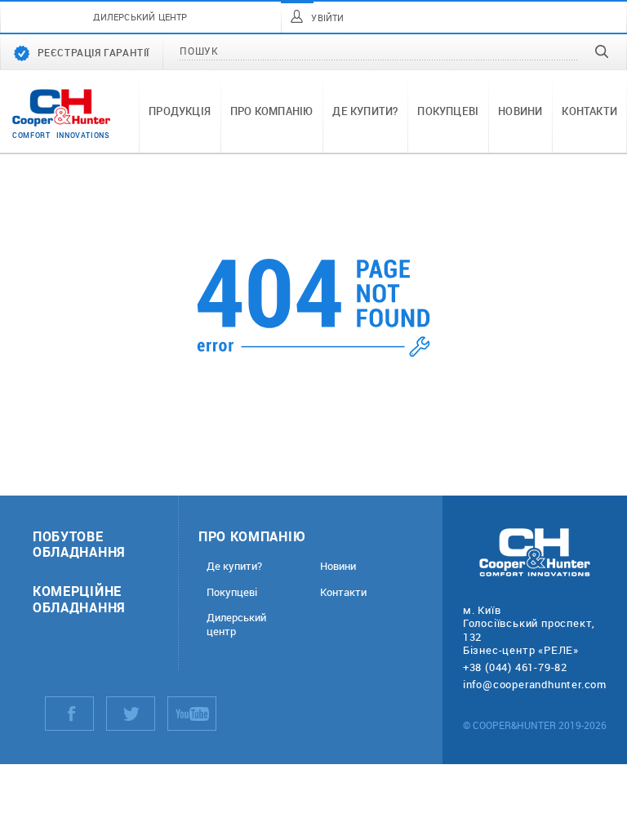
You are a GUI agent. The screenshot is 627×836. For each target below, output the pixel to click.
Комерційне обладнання (79, 598)
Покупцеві (447, 111)
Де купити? (365, 111)
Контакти (589, 111)
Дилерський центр (236, 624)
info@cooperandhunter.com (535, 684)
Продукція (180, 111)
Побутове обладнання (79, 543)
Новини (520, 111)
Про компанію (271, 111)
